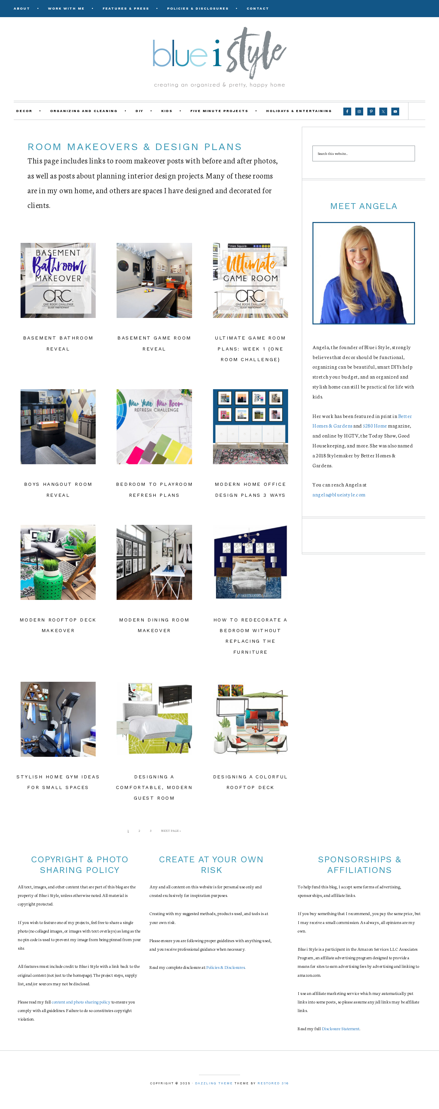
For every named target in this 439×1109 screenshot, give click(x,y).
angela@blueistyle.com (339, 494)
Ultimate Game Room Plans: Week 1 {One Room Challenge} (250, 348)
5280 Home (375, 425)
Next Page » (171, 830)
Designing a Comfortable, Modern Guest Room (154, 787)
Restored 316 (273, 1083)
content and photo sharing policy (81, 1002)
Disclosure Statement (341, 1028)
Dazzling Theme (214, 1083)
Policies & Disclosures (225, 967)
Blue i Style (219, 56)
